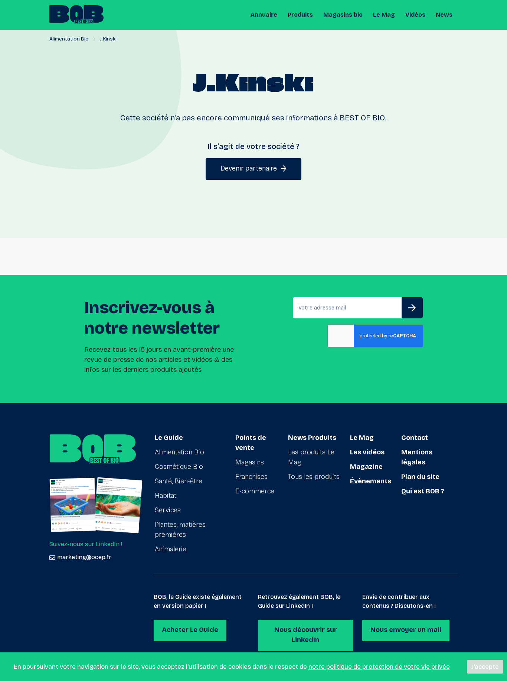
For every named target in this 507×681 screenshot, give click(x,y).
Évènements (370, 481)
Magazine (366, 467)
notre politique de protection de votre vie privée (379, 667)
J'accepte (485, 667)
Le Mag (384, 14)
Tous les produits (314, 477)
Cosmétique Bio (179, 467)
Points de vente (250, 443)
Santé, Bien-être (178, 481)
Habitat (165, 496)
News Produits (312, 438)
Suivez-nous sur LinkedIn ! (85, 544)
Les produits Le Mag (311, 457)
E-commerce (254, 491)
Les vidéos (367, 452)
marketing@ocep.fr (84, 557)
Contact (414, 438)
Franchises (251, 477)
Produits (300, 14)
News (444, 14)
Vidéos (415, 14)
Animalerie (170, 549)
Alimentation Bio (69, 39)
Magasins (249, 462)
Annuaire (264, 14)
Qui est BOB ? (422, 491)
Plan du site (420, 477)
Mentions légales (416, 457)
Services (168, 510)
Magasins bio (343, 14)
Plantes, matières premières (180, 530)
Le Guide (169, 438)
